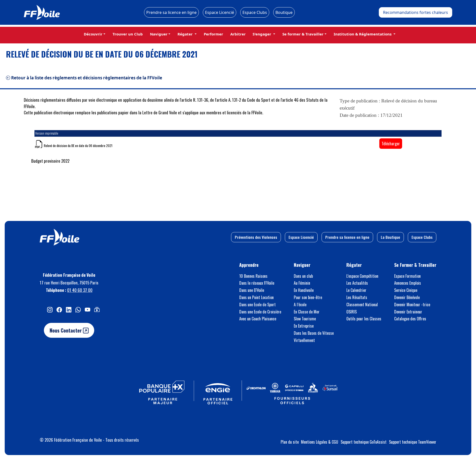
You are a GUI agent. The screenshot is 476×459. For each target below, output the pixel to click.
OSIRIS (351, 312)
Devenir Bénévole (407, 297)
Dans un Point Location (256, 297)
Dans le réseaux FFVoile (256, 283)
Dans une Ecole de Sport (257, 304)
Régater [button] (186, 33)
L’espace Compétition (362, 276)
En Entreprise (304, 326)
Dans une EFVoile (251, 290)
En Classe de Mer (307, 312)
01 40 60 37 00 (79, 290)
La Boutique (390, 237)
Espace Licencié (219, 12)
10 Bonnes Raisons (253, 276)
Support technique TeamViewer (412, 442)
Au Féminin (302, 283)
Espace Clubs (254, 12)
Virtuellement (304, 340)
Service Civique (405, 290)
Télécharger (391, 144)
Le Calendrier (356, 290)
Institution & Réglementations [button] (363, 33)
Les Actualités (357, 283)
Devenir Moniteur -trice (412, 304)
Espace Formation (407, 276)
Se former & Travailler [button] (303, 33)
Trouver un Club (128, 33)
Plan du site (290, 442)
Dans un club (303, 276)
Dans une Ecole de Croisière (260, 312)
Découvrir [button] (93, 33)
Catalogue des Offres (410, 319)
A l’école (300, 304)
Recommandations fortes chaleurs (415, 12)
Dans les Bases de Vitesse (314, 333)
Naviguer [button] (159, 33)
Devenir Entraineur (408, 312)
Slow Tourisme (305, 319)
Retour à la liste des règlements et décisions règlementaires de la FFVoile (86, 78)
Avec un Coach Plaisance (257, 319)
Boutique (284, 12)
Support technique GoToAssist (364, 442)
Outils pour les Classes (363, 319)
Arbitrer (238, 33)
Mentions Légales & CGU (319, 442)
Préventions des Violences (256, 237)
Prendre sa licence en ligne (171, 12)
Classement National (362, 304)
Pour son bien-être (308, 297)
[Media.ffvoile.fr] (97, 309)
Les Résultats (356, 297)
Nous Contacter (66, 330)
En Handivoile (304, 290)
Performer (213, 33)
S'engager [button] (262, 33)
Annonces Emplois (407, 283)
